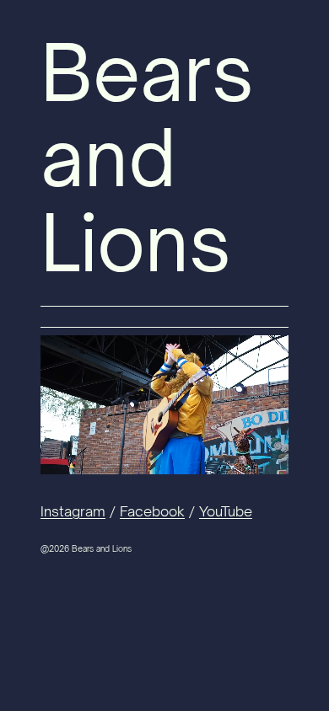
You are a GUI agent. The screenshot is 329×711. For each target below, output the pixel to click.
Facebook (152, 511)
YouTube (225, 511)
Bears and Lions (147, 157)
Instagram (72, 511)
